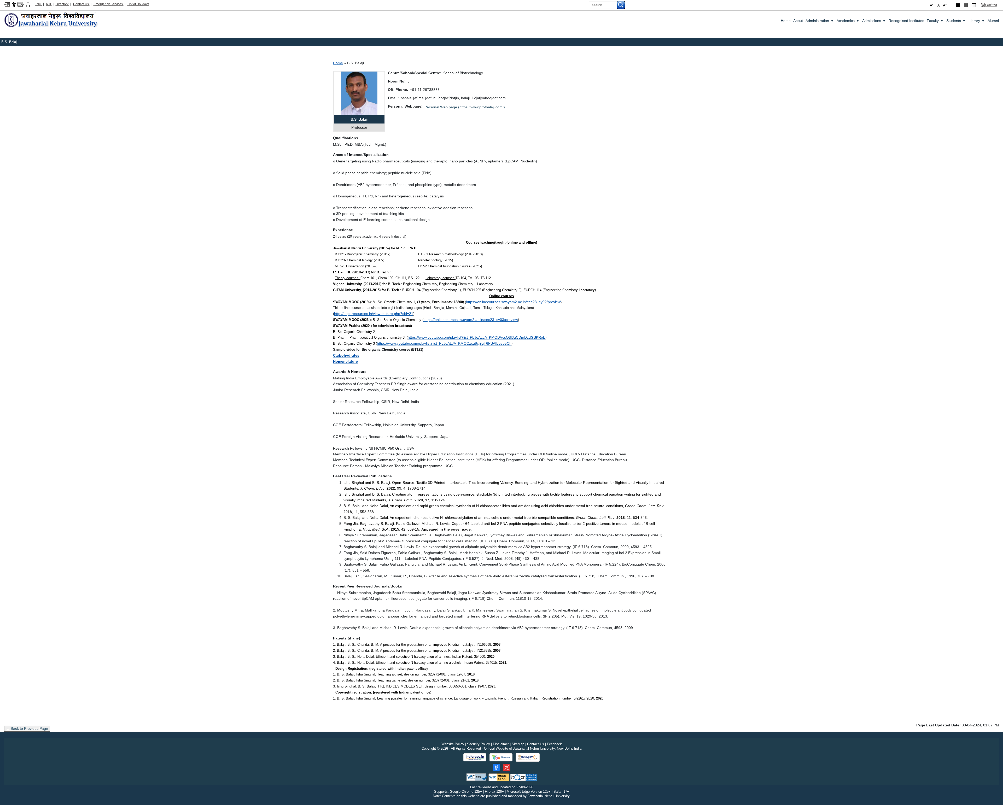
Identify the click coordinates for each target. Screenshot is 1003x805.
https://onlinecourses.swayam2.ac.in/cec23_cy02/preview (513, 302)
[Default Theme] (974, 5)
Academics (848, 21)
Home (786, 21)
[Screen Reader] (21, 4)
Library (977, 21)
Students (956, 21)
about (798, 21)
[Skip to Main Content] (7, 4)
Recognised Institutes (906, 21)
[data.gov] (528, 757)
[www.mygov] (500, 757)
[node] (51, 20)
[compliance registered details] (523, 777)
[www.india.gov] (474, 757)
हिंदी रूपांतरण (989, 5)
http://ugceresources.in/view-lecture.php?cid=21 (373, 314)
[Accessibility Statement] (14, 4)
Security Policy (478, 744)
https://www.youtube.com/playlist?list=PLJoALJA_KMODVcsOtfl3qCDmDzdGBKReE (476, 337)
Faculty (935, 21)
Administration (820, 21)
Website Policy (452, 744)
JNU (38, 4)
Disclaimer (501, 744)
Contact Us (81, 4)
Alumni (993, 21)
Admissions (874, 21)
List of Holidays (138, 4)
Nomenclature (345, 361)
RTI (49, 4)
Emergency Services (109, 4)
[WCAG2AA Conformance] (498, 777)
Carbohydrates (346, 355)
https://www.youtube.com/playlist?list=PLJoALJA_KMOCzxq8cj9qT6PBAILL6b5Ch (444, 343)
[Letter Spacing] (28, 4)
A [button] (945, 5)
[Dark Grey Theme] (966, 5)
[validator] (476, 777)
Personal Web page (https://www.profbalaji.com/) (464, 107)
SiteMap (518, 744)
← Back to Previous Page (27, 728)
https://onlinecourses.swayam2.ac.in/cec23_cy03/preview (470, 320)
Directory (62, 4)
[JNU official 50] (506, 767)
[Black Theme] (958, 5)
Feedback (554, 744)
